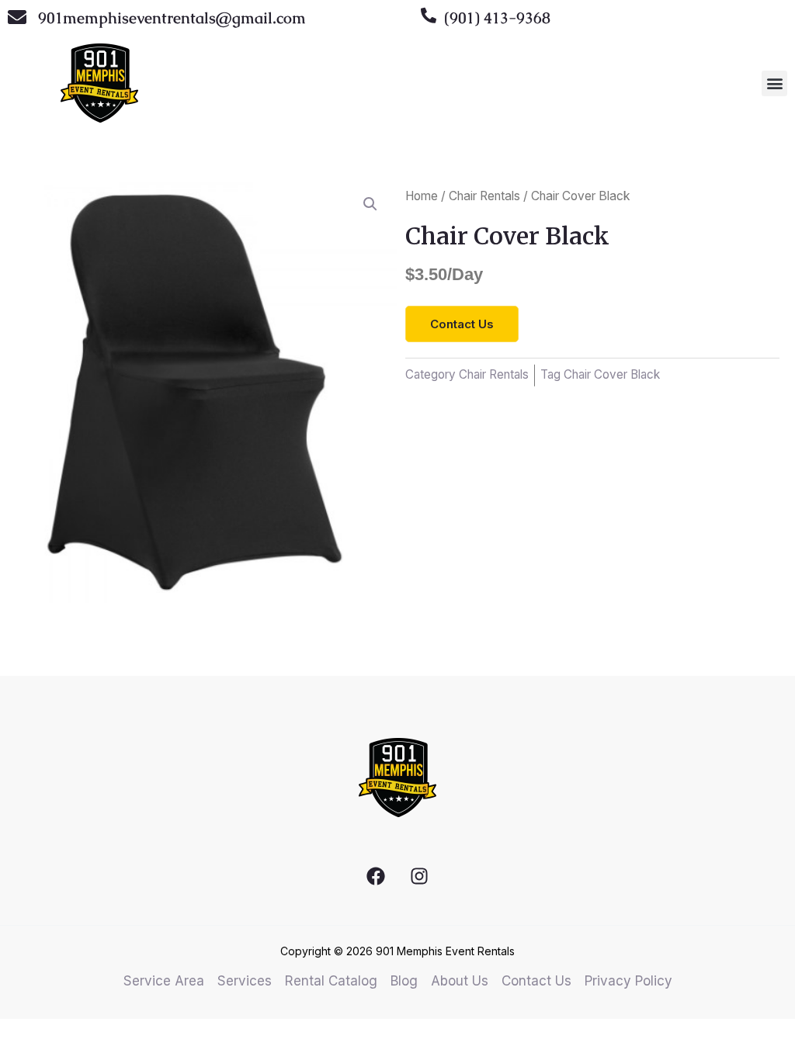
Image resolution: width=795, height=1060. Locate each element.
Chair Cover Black (612, 374)
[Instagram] (419, 876)
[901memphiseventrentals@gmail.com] (17, 17)
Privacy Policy (628, 981)
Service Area (163, 981)
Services (244, 981)
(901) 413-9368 (497, 18)
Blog (404, 981)
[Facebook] (375, 876)
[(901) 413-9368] (428, 15)
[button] (774, 83)
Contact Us (536, 981)
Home (421, 196)
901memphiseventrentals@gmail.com (172, 18)
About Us (459, 981)
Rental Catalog (331, 981)
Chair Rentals (484, 196)
